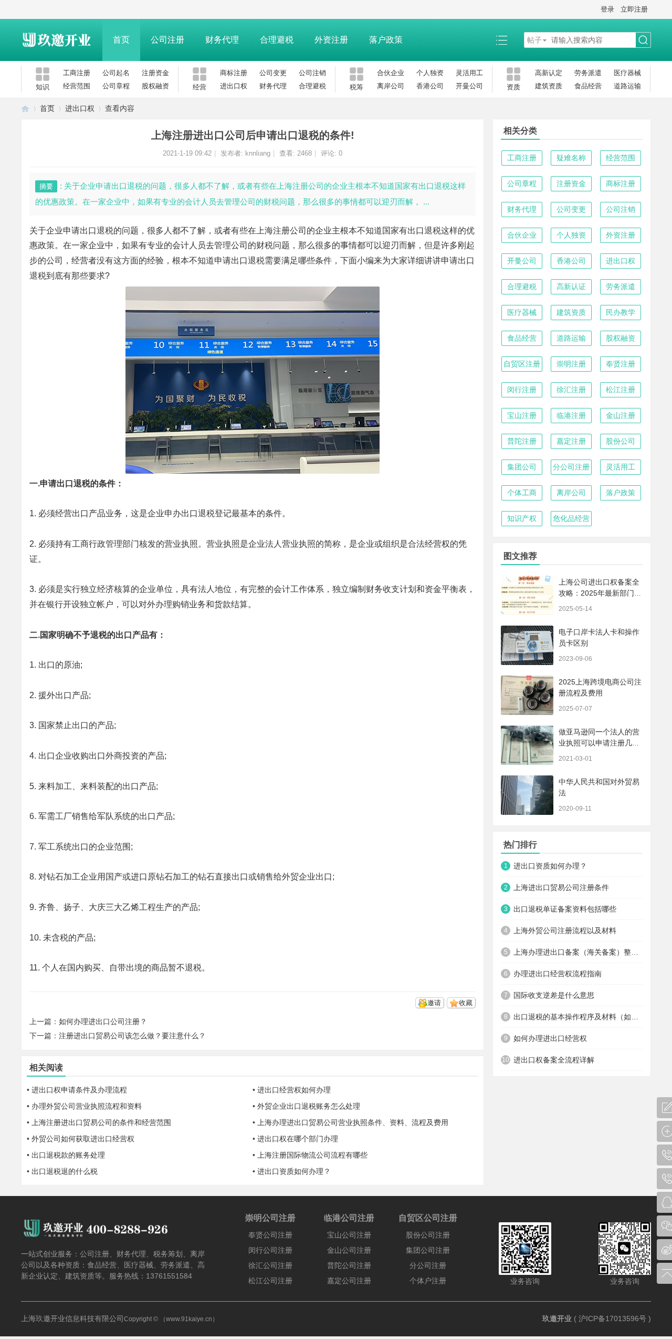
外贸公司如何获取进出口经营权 (83, 1138)
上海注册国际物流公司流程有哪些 (312, 1155)
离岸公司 (390, 86)
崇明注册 (571, 364)
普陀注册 (522, 441)
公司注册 (167, 39)
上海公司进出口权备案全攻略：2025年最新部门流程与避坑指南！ (600, 593)
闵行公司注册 (270, 1250)
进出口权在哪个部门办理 (297, 1138)
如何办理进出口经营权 (550, 1038)
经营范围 (76, 86)
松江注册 (620, 389)
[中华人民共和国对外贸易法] (527, 795)
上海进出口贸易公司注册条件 (561, 887)
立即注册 (634, 9)
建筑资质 (548, 86)
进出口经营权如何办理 (294, 1090)
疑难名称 (571, 158)
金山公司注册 (349, 1250)
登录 (607, 9)
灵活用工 (469, 73)
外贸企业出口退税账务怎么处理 (308, 1106)
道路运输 (627, 86)
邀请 (434, 1003)
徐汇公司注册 (270, 1265)
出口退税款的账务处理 (68, 1155)
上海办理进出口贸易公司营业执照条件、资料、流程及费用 (352, 1122)
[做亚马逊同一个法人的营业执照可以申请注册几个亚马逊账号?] (527, 745)
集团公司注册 (428, 1250)
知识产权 (522, 518)
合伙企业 (390, 73)
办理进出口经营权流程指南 (557, 973)
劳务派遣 (588, 73)
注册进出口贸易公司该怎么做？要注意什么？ (132, 1035)
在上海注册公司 (277, 230)
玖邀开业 (557, 1318)
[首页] (25, 108)
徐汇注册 (571, 389)
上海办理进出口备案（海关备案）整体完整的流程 (578, 952)
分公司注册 (571, 467)
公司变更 (273, 73)
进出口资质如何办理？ (294, 1171)
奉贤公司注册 (270, 1235)
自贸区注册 (521, 364)
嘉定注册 (571, 441)
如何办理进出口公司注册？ (103, 1021)
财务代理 (222, 39)
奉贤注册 (620, 364)
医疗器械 (627, 73)
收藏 (465, 1003)
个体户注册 (428, 1280)
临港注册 (571, 415)
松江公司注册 (270, 1280)
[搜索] (643, 40)
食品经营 (588, 86)
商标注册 (233, 73)
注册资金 (155, 73)
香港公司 (430, 86)
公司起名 (116, 73)
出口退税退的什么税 (65, 1171)
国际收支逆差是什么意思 (553, 995)
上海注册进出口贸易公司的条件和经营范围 (101, 1122)
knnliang (257, 153)
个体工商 (522, 492)
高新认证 (571, 286)
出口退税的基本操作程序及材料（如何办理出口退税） (578, 1017)
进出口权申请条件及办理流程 (79, 1090)
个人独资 (430, 73)
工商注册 (76, 73)
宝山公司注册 (349, 1235)
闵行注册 (522, 389)
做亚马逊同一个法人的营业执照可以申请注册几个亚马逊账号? (599, 743)
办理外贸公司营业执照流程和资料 (87, 1106)
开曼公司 (469, 86)
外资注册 (331, 39)
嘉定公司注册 (349, 1280)
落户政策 (386, 39)
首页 (121, 39)
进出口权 (233, 86)
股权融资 (155, 86)
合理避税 (276, 39)
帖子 (534, 40)
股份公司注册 (428, 1235)
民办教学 (620, 312)
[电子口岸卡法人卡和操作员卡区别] (527, 645)
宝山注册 (522, 415)
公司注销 (312, 73)
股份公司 (620, 441)
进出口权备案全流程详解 (553, 1060)
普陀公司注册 (349, 1265)
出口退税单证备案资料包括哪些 (564, 909)
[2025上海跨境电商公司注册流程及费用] (527, 695)
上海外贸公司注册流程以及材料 (564, 930)
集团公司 (522, 467)
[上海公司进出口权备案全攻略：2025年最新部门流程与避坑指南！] (527, 595)
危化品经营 (571, 518)
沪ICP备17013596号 (612, 1318)
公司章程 (116, 86)
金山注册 (620, 415)
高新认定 (548, 73)
